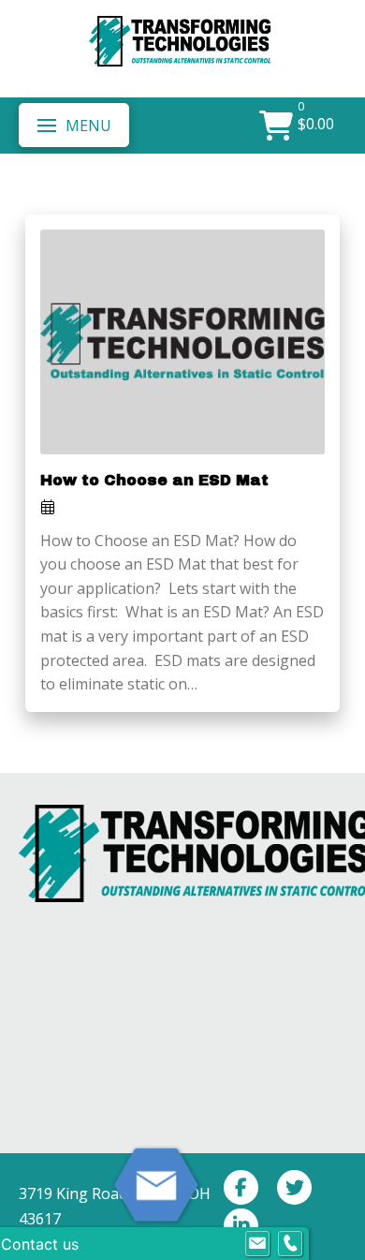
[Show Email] (257, 1244)
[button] (74, 124)
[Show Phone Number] (290, 1244)
